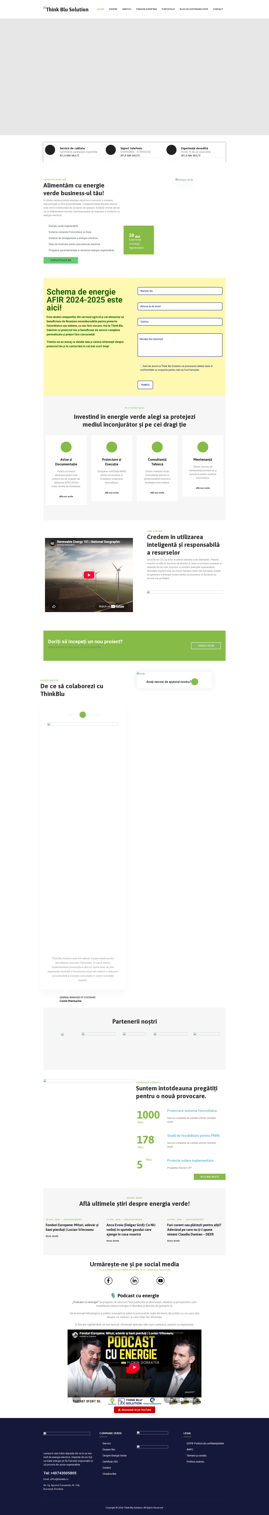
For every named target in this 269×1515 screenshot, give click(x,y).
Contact (107, 1467)
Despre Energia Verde (115, 1455)
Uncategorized (73, 1219)
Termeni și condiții (196, 1455)
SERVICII (126, 9)
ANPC (190, 1449)
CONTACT (218, 9)
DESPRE (113, 9)
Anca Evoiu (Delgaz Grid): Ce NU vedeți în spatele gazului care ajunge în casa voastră (130, 1229)
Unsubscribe (109, 1473)
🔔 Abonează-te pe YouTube (134, 1409)
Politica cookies (195, 1461)
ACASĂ (100, 9)
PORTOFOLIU (168, 9)
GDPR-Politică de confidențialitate (205, 1443)
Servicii (107, 1443)
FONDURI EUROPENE (146, 9)
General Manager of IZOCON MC (78, 997)
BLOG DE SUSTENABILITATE (194, 9)
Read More (52, 1236)
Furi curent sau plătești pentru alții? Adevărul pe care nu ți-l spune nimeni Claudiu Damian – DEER (194, 1229)
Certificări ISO (110, 1461)
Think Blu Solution (133, 1507)
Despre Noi (109, 1449)
